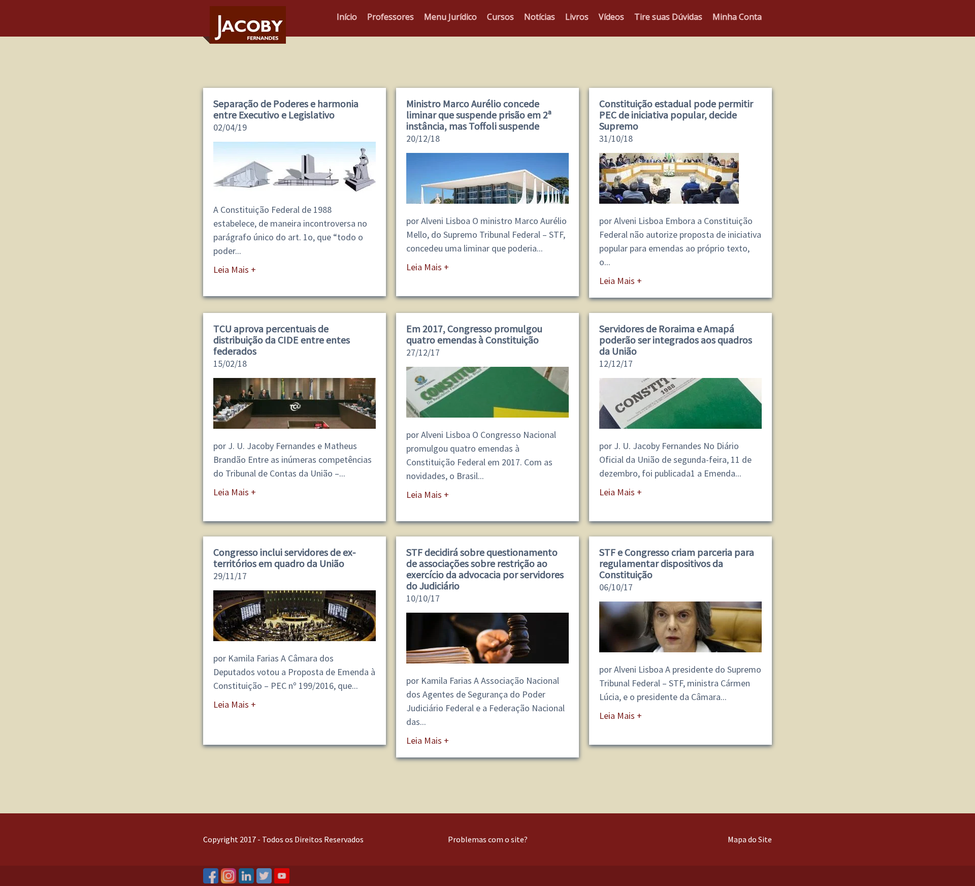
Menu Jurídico (450, 16)
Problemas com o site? (488, 839)
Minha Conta (737, 16)
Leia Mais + (234, 269)
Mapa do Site (750, 839)
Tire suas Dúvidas (668, 16)
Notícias (539, 16)
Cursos (500, 16)
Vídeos (611, 16)
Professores (390, 16)
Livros (577, 16)
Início (347, 16)
